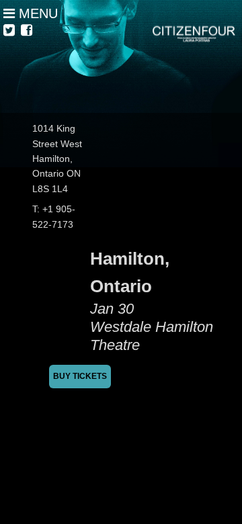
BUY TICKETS (80, 376)
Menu (36, 13)
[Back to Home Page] (121, 56)
